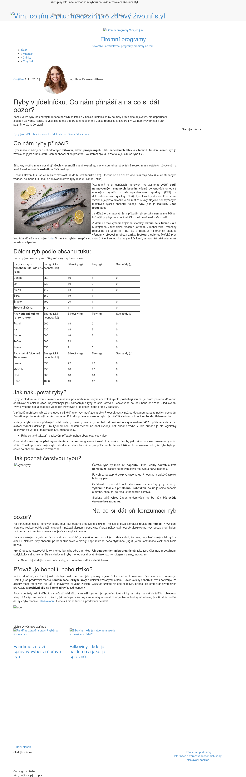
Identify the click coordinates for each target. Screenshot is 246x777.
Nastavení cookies (198, 760)
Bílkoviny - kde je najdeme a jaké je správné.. (87, 651)
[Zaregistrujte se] (131, 12)
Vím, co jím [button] (102, 14)
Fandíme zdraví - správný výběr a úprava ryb (37, 651)
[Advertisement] (151, 686)
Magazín (57, 14)
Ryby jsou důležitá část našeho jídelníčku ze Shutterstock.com (51, 134)
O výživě (28, 61)
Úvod (24, 50)
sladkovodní (47, 601)
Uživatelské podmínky (198, 752)
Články (27, 57)
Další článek (23, 747)
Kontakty (119, 14)
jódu (50, 238)
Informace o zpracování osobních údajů (198, 756)
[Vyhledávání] (131, 18)
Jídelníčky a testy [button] (78, 14)
